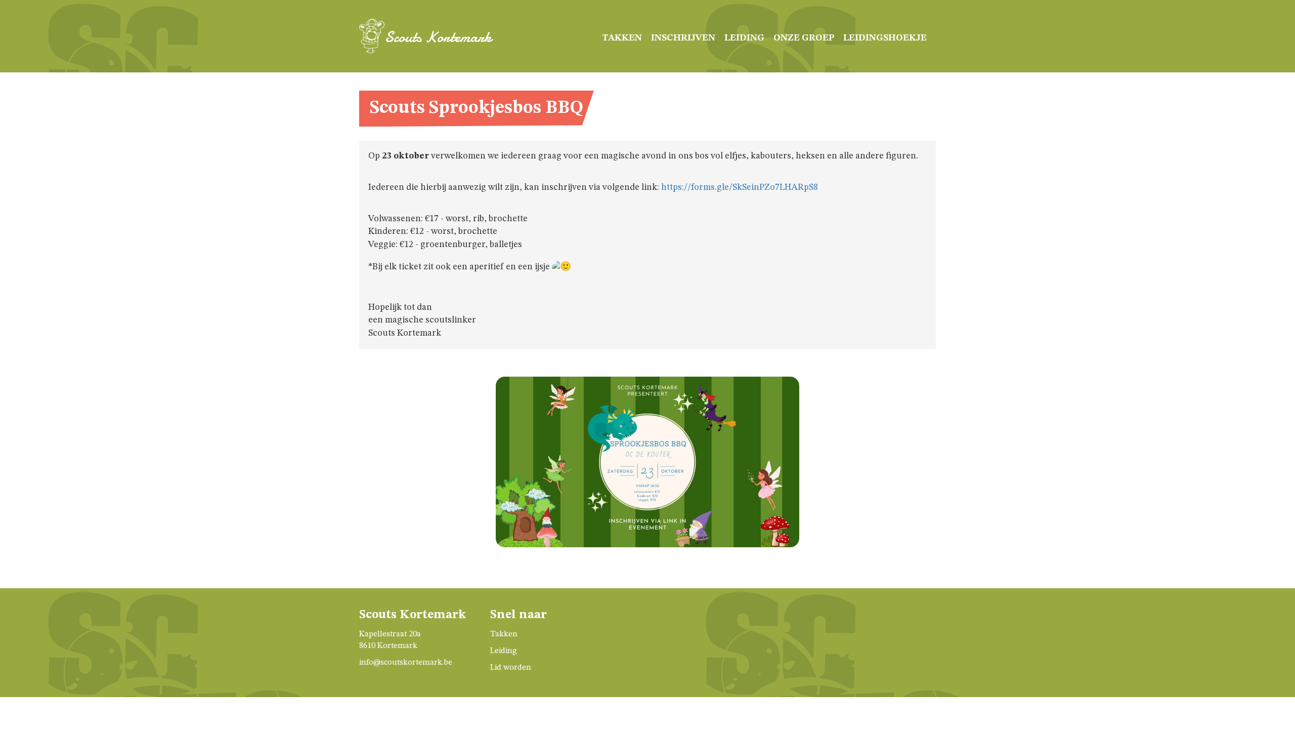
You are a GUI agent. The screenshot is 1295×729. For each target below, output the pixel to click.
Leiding (744, 38)
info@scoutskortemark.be (405, 663)
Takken (622, 38)
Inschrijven (683, 38)
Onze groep (803, 38)
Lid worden (510, 668)
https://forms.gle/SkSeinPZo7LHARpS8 (739, 187)
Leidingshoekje (885, 38)
